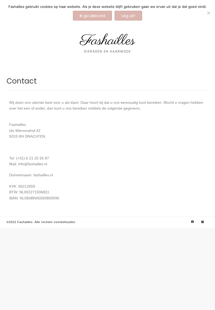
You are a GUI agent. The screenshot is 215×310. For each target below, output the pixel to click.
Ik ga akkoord (92, 15)
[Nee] (208, 13)
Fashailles (107, 41)
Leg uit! (128, 15)
